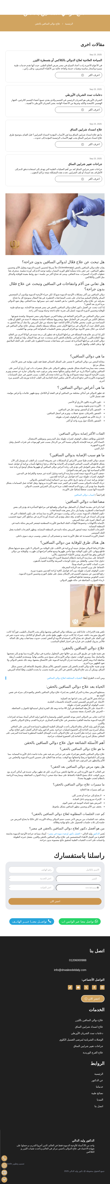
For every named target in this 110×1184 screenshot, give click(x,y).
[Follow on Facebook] (94, 987)
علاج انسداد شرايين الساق (86, 129)
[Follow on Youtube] (78, 987)
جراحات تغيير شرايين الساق (85, 164)
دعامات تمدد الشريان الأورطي (83, 94)
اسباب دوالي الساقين (84, 495)
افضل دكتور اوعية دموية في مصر (64, 833)
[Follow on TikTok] (70, 987)
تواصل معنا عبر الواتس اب (80, 921)
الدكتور (96, 833)
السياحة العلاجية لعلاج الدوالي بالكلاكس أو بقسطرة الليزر (67, 60)
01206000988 (77, 960)
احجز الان (94, 998)
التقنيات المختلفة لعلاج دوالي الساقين (65, 678)
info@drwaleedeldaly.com (70, 969)
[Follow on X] (86, 987)
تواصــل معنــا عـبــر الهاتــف (31, 921)
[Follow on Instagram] (102, 987)
